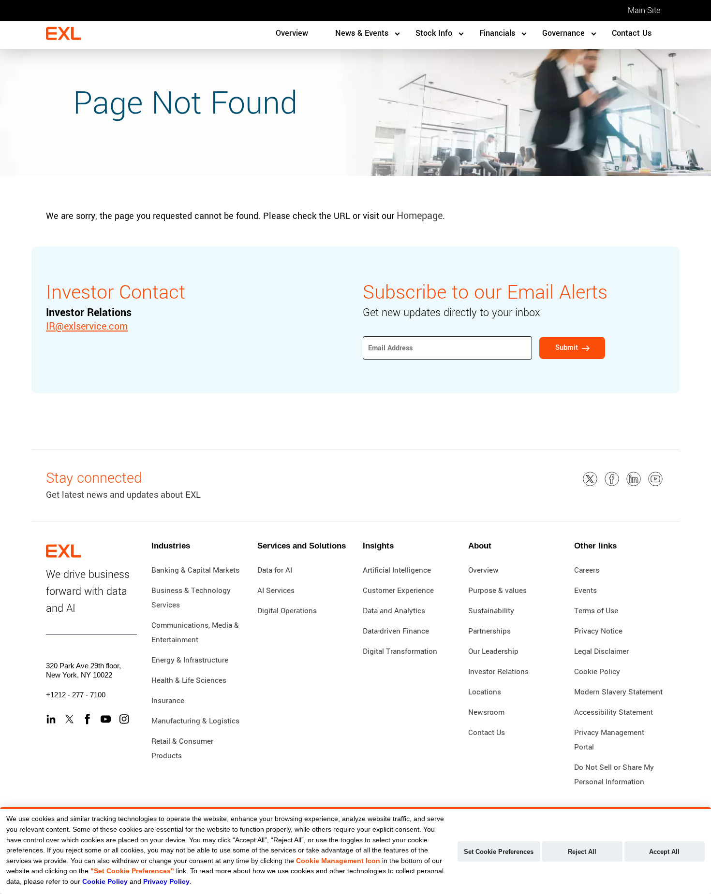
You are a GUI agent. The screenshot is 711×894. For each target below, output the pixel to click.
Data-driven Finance (396, 631)
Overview (292, 33)
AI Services (276, 590)
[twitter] (590, 479)
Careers (586, 570)
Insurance (167, 700)
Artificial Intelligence (397, 570)
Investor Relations (498, 671)
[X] (69, 719)
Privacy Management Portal (609, 739)
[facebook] (612, 479)
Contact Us (632, 33)
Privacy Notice (598, 631)
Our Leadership (493, 651)
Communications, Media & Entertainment (195, 632)
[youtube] (655, 479)
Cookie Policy (597, 671)
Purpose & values (497, 590)
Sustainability (491, 611)
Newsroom (486, 712)
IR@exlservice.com (87, 326)
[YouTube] (106, 719)
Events (585, 590)
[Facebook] (87, 719)
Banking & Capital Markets (195, 570)
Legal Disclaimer (601, 651)
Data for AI (274, 570)
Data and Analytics (394, 611)
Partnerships (489, 631)
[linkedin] (633, 479)
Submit (566, 348)
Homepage (420, 216)
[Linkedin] (51, 719)
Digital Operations (287, 611)
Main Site (644, 10)
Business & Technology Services (191, 597)
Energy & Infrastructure (189, 660)
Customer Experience (398, 590)
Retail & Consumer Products (182, 748)
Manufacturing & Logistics (195, 721)
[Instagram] (124, 719)
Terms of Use (596, 611)
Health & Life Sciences (188, 680)
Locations (484, 692)
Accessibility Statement (613, 712)
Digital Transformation (400, 651)
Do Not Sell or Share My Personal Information (614, 774)
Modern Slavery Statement (618, 692)
